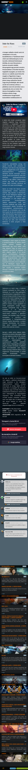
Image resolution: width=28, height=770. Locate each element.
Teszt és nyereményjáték (21, 597)
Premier (24, 566)
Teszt (24, 43)
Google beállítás (15, 442)
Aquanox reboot (18, 134)
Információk (12, 768)
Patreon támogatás (15, 429)
